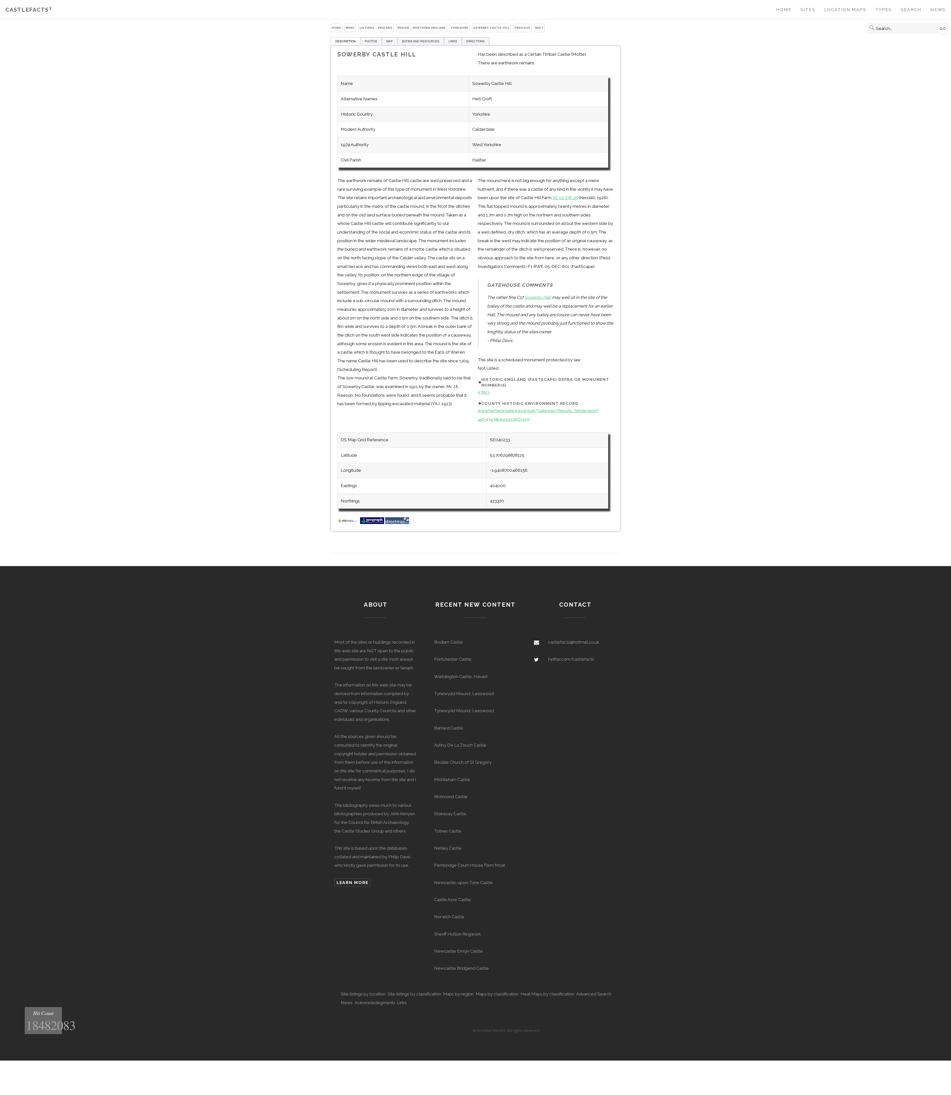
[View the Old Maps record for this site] (348, 522)
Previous (522, 27)
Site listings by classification (414, 993)
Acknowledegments (375, 1002)
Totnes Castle (447, 831)
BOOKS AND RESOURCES (420, 41)
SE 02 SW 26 (565, 197)
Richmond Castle (451, 796)
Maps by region (458, 993)
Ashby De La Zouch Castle (460, 745)
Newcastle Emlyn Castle (458, 951)
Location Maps (845, 9)
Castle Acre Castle (452, 899)
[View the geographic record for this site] (372, 522)
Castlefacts (28, 10)
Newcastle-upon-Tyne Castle (463, 882)
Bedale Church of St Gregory (463, 762)
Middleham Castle (452, 779)
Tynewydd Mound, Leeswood (464, 693)
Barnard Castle (448, 728)
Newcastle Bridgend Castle (461, 968)
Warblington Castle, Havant (461, 676)
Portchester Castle (453, 659)
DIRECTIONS (475, 41)
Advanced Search (593, 993)
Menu (350, 27)
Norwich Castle (449, 916)
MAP (389, 41)
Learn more (353, 882)
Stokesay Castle (450, 813)
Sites (807, 9)
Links (402, 1002)
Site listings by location (363, 993)
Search (911, 9)
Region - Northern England (421, 27)
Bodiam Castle (448, 642)
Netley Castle (448, 848)
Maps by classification (497, 993)
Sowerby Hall (538, 297)
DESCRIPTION (345, 41)
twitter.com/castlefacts (571, 659)
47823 (483, 392)
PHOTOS (371, 41)
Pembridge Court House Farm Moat (469, 865)
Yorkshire (459, 27)
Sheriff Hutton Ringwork (457, 934)
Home (784, 9)
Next (539, 27)
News (938, 9)
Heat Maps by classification (547, 993)
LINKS (453, 41)
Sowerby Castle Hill (491, 27)
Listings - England (376, 27)
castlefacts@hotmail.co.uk (573, 642)
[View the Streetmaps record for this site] (397, 522)
